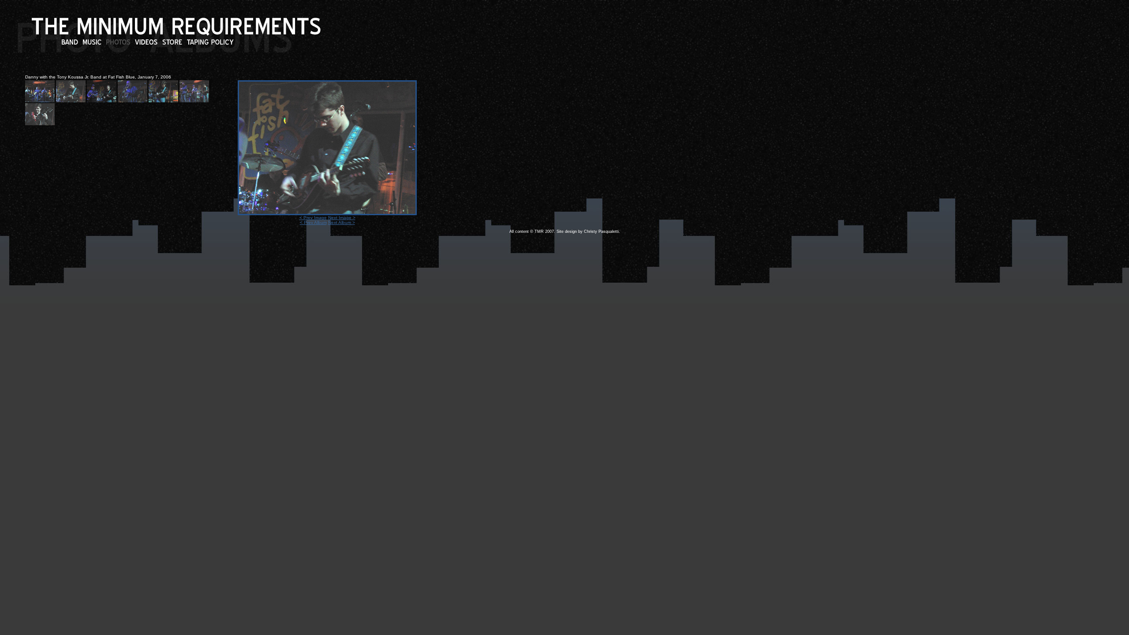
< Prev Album (313, 222)
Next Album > (341, 222)
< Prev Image (313, 217)
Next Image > (341, 217)
